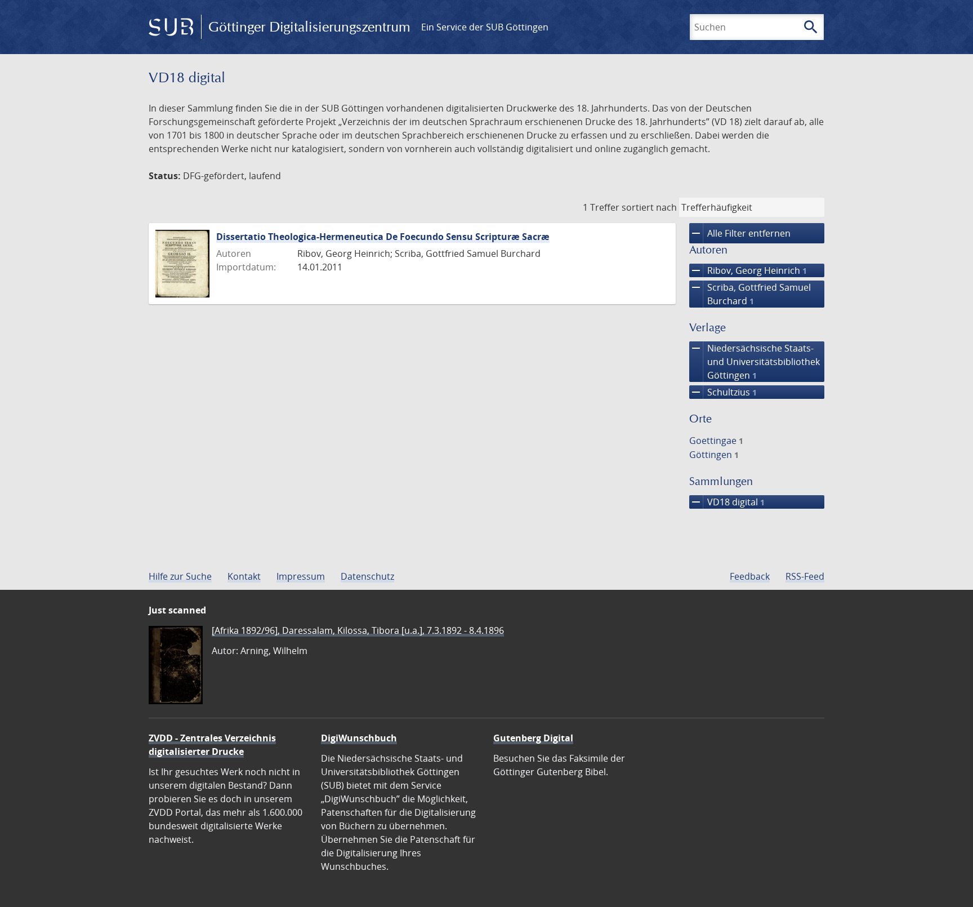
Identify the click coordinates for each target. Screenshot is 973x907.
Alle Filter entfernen (740, 233)
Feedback (750, 576)
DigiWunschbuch (359, 738)
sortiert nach (649, 207)
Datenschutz (367, 576)
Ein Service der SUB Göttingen (484, 27)
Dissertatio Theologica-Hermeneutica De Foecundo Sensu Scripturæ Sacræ (383, 236)
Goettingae (716, 440)
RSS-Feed (804, 576)
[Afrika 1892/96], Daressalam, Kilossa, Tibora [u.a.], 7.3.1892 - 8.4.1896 (358, 630)
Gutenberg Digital (533, 738)
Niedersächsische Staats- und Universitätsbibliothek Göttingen (754, 361)
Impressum (300, 576)
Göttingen (714, 454)
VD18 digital (727, 502)
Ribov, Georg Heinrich (748, 270)
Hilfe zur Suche (180, 576)
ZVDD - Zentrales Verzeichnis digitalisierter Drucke (212, 745)
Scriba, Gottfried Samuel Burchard (750, 294)
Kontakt (244, 576)
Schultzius (723, 392)
